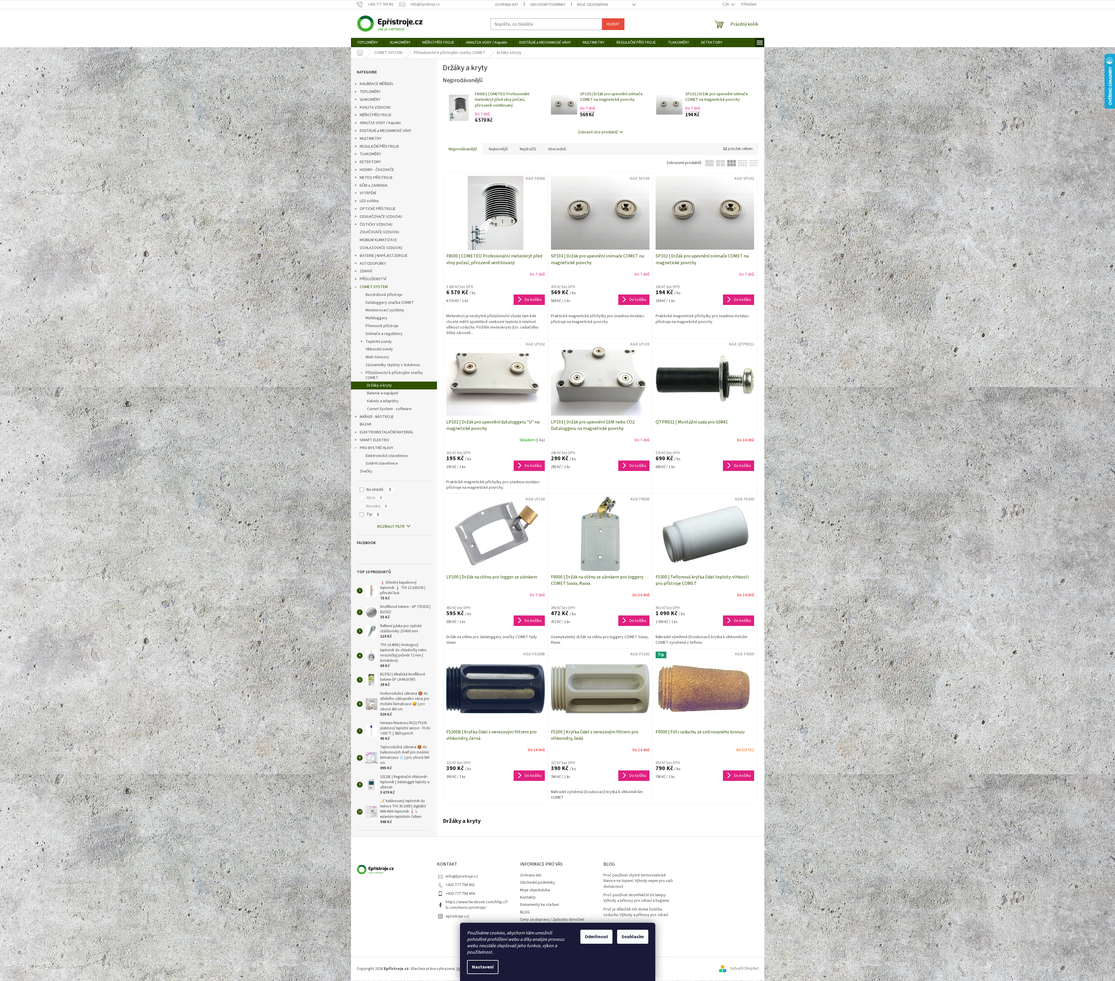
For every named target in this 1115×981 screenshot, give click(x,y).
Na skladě (378, 490)
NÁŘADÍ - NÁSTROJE (377, 417)
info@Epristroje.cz (462, 876)
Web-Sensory (377, 357)
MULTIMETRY (371, 139)
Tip (372, 514)
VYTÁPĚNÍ (368, 193)
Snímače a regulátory (384, 334)
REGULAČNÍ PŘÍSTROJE (379, 146)
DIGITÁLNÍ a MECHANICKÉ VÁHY (385, 131)
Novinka (376, 506)
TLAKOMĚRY (370, 154)
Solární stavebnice (382, 463)
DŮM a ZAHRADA (373, 185)
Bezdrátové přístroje (384, 295)
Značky (366, 471)
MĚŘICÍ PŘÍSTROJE (375, 115)
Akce (374, 498)
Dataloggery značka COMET (390, 303)
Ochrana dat (506, 4)
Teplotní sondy (379, 342)
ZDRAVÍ (366, 271)
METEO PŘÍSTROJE (376, 178)
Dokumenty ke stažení (539, 905)
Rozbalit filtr (391, 527)
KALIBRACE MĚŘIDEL (377, 84)
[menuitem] (367, 42)
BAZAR (365, 424)
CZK (726, 4)
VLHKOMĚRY (370, 100)
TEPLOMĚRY (370, 92)
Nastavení (483, 967)
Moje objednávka (592, 4)
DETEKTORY (370, 162)
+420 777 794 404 (460, 894)
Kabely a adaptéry (383, 401)
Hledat (613, 24)
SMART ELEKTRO (374, 440)
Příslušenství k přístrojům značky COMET (394, 375)
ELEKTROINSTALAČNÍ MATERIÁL (386, 432)
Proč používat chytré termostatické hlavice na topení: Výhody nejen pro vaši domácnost (638, 881)
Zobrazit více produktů (598, 132)
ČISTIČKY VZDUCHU (376, 224)
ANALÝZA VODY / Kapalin (380, 123)
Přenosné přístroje (382, 326)
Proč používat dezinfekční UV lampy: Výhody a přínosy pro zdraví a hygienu (636, 898)
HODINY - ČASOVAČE (377, 170)
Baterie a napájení (382, 393)
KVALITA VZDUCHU (375, 107)
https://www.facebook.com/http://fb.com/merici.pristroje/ (477, 905)
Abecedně (557, 149)
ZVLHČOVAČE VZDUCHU (379, 232)
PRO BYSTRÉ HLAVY (376, 448)
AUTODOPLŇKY (373, 264)
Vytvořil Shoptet (744, 969)
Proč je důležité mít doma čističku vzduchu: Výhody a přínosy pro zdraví (635, 912)
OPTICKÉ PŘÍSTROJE (378, 209)
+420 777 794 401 (460, 885)
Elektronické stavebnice (387, 456)
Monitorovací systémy (385, 310)
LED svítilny (369, 201)
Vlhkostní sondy (379, 349)
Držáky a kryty (379, 385)
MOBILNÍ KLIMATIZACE (378, 240)
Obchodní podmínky (548, 4)
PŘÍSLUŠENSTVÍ (373, 279)
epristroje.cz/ (458, 916)
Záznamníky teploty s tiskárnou (393, 365)
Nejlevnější (498, 149)
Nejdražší (528, 149)
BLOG (525, 912)
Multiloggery (376, 318)
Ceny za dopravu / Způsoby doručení (552, 919)
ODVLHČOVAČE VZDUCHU (381, 217)
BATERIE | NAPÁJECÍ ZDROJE (384, 256)
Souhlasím (632, 937)
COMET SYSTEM (374, 287)
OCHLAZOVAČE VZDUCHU (381, 248)
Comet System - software (389, 409)
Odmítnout (596, 937)
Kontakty (528, 897)
